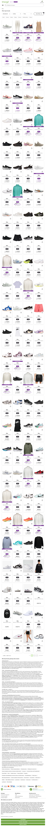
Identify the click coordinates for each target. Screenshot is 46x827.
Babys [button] (15, 17)
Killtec (12, 732)
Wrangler (34, 724)
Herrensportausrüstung (38, 698)
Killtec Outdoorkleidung (15, 769)
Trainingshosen (20, 704)
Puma (7, 741)
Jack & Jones (24, 732)
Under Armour (13, 773)
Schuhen (30, 754)
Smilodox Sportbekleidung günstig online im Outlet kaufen (13, 775)
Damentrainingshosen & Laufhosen (8, 704)
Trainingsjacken (21, 716)
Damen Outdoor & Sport (6, 667)
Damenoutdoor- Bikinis (10, 707)
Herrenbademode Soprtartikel (28, 706)
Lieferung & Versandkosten (34, 794)
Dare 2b (10, 724)
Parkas (38, 715)
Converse (24, 771)
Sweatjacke (4, 676)
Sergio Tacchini (20, 773)
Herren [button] (7, 17)
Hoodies (25, 773)
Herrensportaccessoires (18, 698)
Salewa (20, 741)
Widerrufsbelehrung (19, 796)
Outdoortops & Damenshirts (8, 726)
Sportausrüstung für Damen (28, 698)
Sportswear (28, 779)
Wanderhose (23, 735)
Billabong (41, 764)
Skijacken (26, 736)
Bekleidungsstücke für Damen (18, 754)
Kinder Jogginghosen (6, 769)
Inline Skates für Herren (17, 702)
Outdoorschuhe (25, 725)
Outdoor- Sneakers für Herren (28, 710)
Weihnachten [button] (25, 17)
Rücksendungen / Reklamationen (35, 796)
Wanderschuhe (24, 769)
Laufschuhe (42, 699)
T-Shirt (32, 704)
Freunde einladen (4, 796)
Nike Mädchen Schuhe (10, 779)
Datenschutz (17, 797)
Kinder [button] (11, 17)
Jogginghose (21, 725)
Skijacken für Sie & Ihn (32, 769)
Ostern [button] (30, 17)
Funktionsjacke (8, 676)
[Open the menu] (2, 5)
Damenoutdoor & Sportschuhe (20, 699)
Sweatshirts (25, 754)
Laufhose (41, 674)
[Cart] (10, 31)
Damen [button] (19, 17)
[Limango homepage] (5, 1)
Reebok (5, 765)
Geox (7, 732)
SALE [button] (3, 17)
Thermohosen (29, 757)
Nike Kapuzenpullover (6, 777)
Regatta (42, 723)
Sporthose (37, 674)
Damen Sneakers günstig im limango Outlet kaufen (11, 771)
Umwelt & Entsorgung (33, 797)
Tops (5, 707)
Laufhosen (4, 781)
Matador (26, 724)
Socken (3, 675)
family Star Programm (5, 794)
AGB (16, 794)
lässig (27, 709)
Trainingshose (15, 675)
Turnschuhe (32, 777)
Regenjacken (4, 716)
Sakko (8, 710)
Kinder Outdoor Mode (27, 667)
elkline (20, 724)
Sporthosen (23, 779)
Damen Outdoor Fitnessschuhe (17, 777)
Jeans (32, 709)
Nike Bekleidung (28, 775)
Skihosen (31, 736)
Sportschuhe (9, 734)
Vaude (16, 724)
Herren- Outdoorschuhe (29, 699)
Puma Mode (4, 773)
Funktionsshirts (35, 779)
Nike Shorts (37, 777)
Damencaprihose (39, 709)
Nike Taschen (9, 781)
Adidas (38, 731)
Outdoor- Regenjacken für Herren (13, 716)
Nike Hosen (34, 775)
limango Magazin (4, 797)
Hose (8, 675)
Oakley (32, 731)
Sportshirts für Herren (13, 715)
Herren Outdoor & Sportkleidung (17, 667)
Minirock (34, 709)
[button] (7, 14)
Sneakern (28, 744)
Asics (9, 773)
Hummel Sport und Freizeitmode (33, 771)
